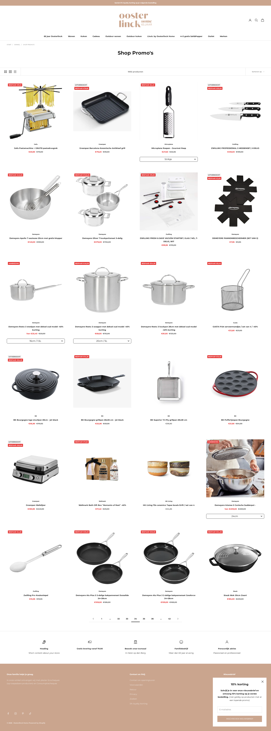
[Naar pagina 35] (178, 619)
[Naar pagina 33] (93, 619)
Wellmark (102, 501)
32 (118, 619)
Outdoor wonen (113, 36)
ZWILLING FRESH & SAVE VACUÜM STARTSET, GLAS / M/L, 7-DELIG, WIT (169, 239)
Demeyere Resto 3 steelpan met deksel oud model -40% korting (35, 328)
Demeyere (36, 234)
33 (127, 619)
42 (169, 619)
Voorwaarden (136, 685)
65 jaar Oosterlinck (53, 36)
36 (152, 619)
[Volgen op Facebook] (8, 713)
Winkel (17, 45)
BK (36, 416)
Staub (235, 591)
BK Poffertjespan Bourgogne (235, 420)
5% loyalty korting (138, 703)
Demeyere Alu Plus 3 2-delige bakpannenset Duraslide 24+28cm (102, 597)
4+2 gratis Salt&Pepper (191, 36)
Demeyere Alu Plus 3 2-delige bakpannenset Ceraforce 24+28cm (168, 597)
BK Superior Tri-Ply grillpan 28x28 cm (168, 420)
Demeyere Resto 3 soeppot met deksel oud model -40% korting (102, 328)
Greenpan (102, 144)
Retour (133, 689)
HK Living (168, 501)
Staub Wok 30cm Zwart (235, 595)
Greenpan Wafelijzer (36, 505)
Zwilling (235, 144)
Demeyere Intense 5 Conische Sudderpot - (235, 505)
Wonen (71, 36)
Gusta (235, 323)
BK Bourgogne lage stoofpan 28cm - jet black (35, 420)
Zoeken (133, 699)
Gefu (36, 144)
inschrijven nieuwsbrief (239, 719)
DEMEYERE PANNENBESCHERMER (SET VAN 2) (235, 238)
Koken (84, 36)
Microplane (169, 144)
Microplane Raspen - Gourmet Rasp (168, 148)
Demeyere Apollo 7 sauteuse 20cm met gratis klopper (35, 238)
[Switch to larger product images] (5, 71)
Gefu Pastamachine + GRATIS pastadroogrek (36, 148)
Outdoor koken (134, 36)
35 (144, 619)
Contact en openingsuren (142, 680)
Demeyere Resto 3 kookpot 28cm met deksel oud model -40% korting (169, 328)
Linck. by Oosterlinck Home (161, 36)
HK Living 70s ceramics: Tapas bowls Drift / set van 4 (168, 505)
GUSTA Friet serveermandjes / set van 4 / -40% (235, 327)
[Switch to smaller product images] (10, 71)
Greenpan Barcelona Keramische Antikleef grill (102, 148)
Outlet (211, 36)
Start (9, 45)
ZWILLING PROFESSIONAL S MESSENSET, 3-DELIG (235, 148)
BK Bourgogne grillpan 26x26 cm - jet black (102, 420)
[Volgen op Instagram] (15, 713)
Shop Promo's (28, 45)
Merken (223, 36)
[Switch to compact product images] (15, 71)
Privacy (133, 694)
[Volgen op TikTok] (30, 713)
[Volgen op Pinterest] (22, 713)
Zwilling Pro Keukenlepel (36, 595)
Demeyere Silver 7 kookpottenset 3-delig (102, 238)
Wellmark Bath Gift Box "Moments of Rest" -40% (102, 505)
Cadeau (96, 36)
